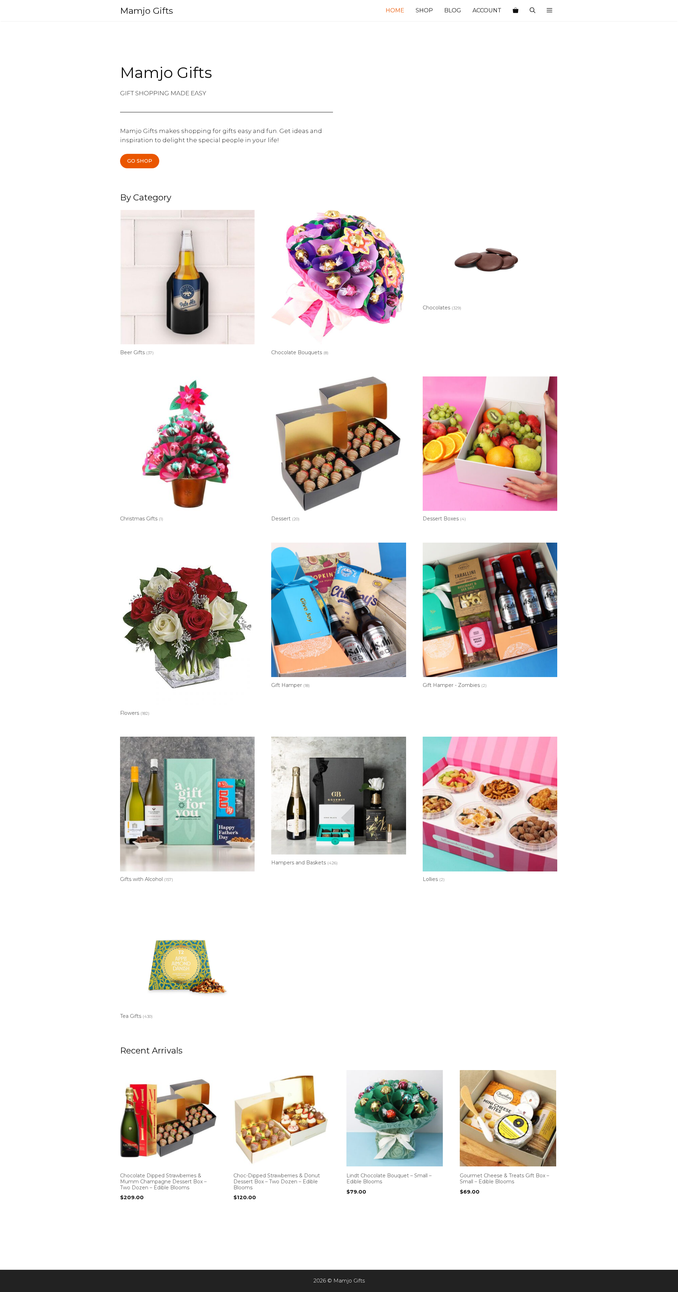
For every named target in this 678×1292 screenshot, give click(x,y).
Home (395, 10)
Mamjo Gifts (146, 10)
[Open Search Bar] (532, 10)
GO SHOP (139, 161)
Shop (424, 10)
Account (486, 10)
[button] (549, 10)
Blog (452, 10)
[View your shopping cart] (515, 10)
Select (130, 1212)
